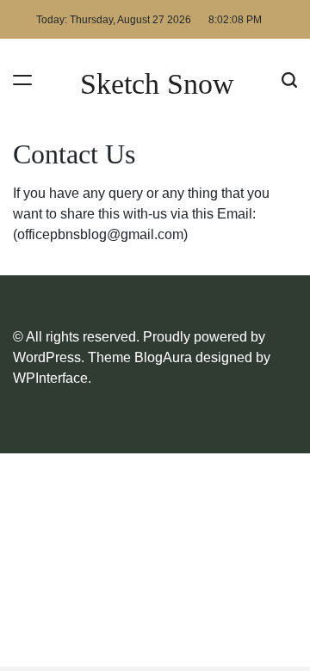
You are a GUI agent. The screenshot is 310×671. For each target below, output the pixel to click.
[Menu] (22, 79)
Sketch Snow (157, 84)
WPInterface (50, 378)
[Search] (289, 79)
